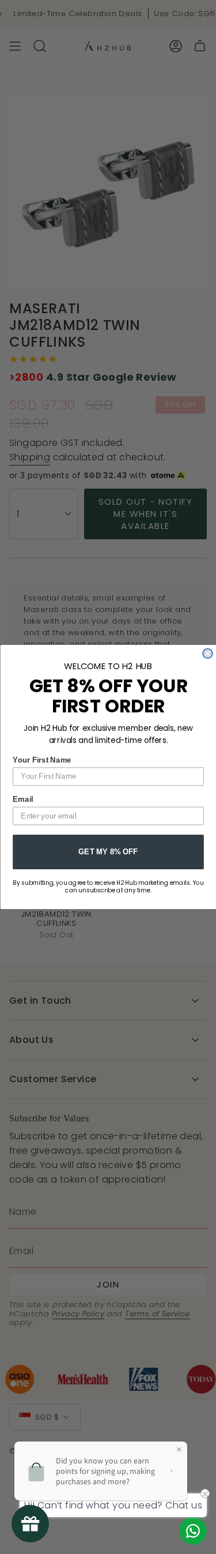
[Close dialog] (208, 653)
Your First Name (42, 760)
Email (23, 799)
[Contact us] (193, 1531)
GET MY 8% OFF (108, 851)
